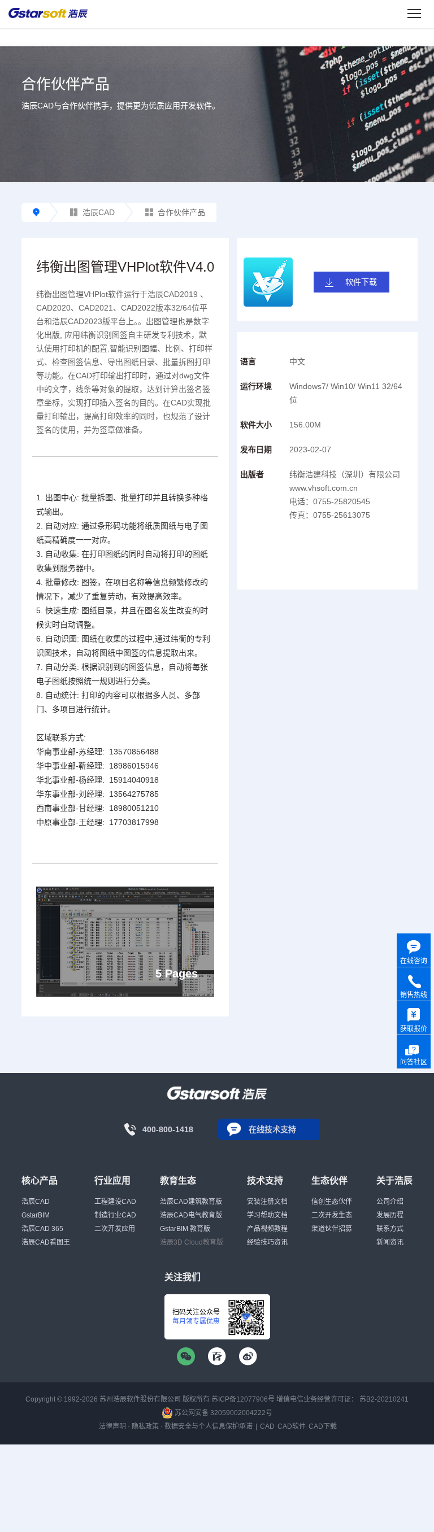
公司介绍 (389, 1202)
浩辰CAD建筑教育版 (191, 1202)
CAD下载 (323, 1426)
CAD (267, 1426)
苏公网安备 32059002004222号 (222, 1413)
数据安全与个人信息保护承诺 (208, 1426)
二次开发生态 (331, 1215)
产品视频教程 (267, 1229)
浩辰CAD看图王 (45, 1242)
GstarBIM (35, 1215)
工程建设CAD (115, 1202)
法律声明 (112, 1426)
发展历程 (389, 1215)
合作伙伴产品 (181, 212)
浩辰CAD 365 (42, 1229)
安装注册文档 (267, 1202)
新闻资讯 (389, 1242)
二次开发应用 (114, 1229)
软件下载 (361, 281)
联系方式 (389, 1229)
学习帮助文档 (267, 1215)
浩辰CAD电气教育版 (191, 1215)
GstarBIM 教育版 (185, 1229)
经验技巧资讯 (267, 1242)
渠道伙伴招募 (331, 1229)
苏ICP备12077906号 (243, 1399)
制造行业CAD (115, 1215)
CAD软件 (291, 1426)
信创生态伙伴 (331, 1202)
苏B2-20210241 (384, 1399)
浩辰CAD (99, 212)
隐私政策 (145, 1426)
